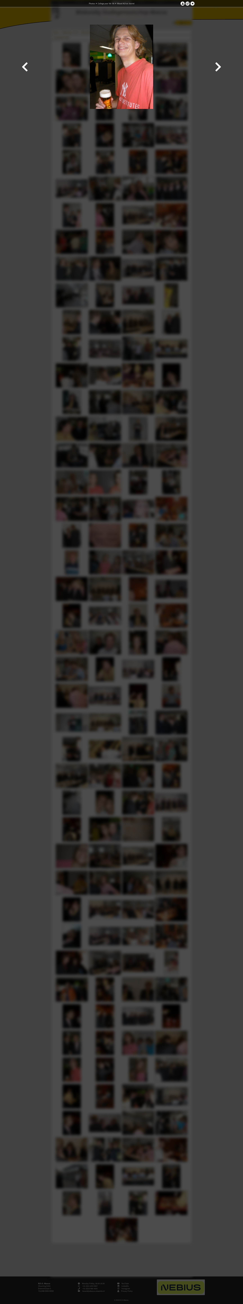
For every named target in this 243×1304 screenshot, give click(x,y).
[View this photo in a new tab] (187, 3)
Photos (92, 3)
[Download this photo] (183, 3)
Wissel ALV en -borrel (125, 3)
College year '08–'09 (106, 3)
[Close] (192, 3)
